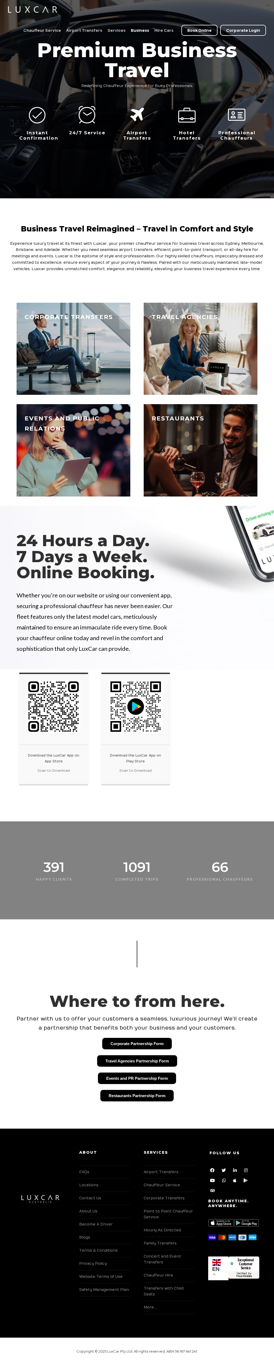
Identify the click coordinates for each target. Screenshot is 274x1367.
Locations (88, 1185)
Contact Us (90, 1198)
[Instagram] (247, 1171)
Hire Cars (163, 30)
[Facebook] (213, 1171)
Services (116, 30)
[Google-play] (247, 1181)
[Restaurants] (200, 450)
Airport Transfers (84, 30)
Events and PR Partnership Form (137, 1078)
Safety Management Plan (104, 1289)
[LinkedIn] (236, 1171)
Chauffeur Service (42, 30)
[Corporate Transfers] (73, 349)
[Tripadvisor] (213, 1191)
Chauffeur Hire (158, 1275)
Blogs (84, 1237)
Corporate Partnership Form (137, 1043)
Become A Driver (96, 1224)
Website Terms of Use (101, 1276)
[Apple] (235, 1181)
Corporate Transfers (164, 1198)
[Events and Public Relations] (73, 450)
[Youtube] (213, 1181)
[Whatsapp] (225, 1181)
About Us (88, 1211)
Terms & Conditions (98, 1250)
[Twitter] (225, 1171)
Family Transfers (160, 1243)
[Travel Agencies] (200, 349)
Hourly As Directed (162, 1230)
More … (150, 1307)
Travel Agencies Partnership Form (137, 1061)
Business (140, 30)
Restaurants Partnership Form (137, 1095)
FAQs (84, 1172)
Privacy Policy (93, 1263)
